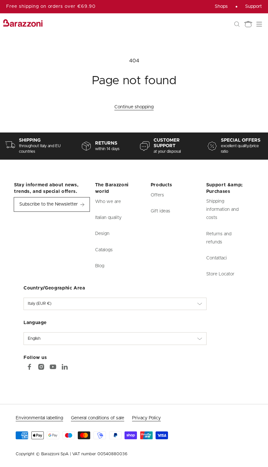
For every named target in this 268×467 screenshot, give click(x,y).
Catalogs (104, 250)
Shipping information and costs (222, 209)
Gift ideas (160, 211)
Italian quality (108, 217)
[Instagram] (41, 367)
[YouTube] (53, 367)
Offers (157, 195)
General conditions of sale (97, 418)
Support (253, 6)
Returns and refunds (218, 238)
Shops (221, 6)
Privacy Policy (146, 418)
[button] (237, 24)
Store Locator (220, 274)
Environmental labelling (39, 418)
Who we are (108, 201)
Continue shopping (134, 107)
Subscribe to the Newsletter (48, 204)
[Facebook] (29, 367)
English (34, 338)
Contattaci (216, 258)
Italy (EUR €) (39, 304)
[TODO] (65, 367)
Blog (99, 266)
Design (102, 233)
